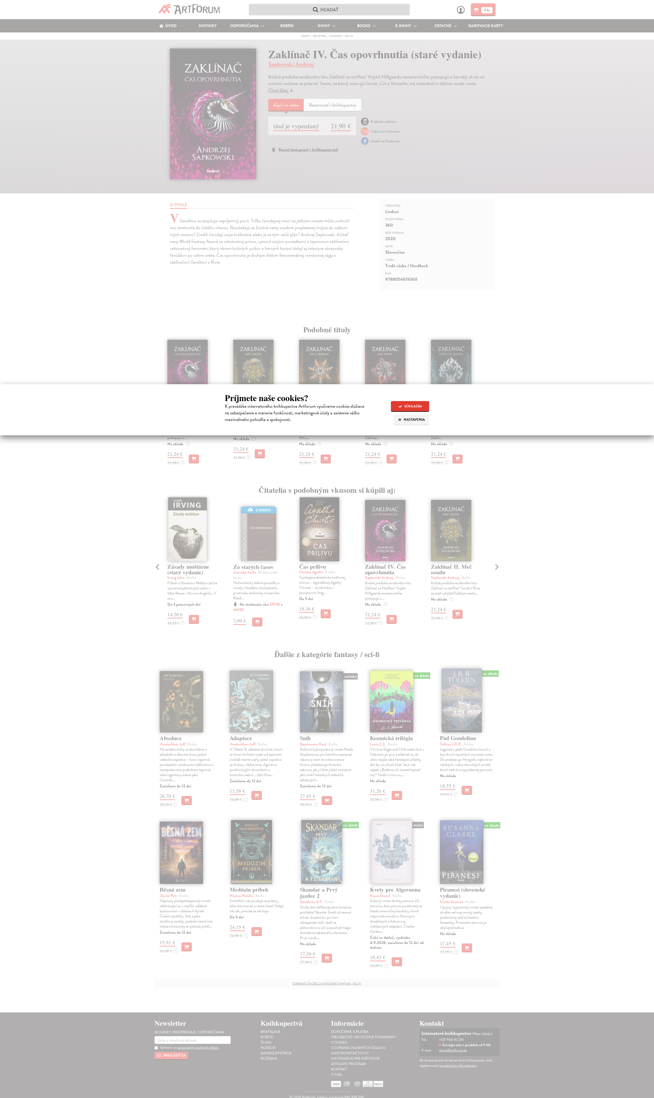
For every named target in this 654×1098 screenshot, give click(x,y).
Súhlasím (412, 406)
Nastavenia (414, 419)
